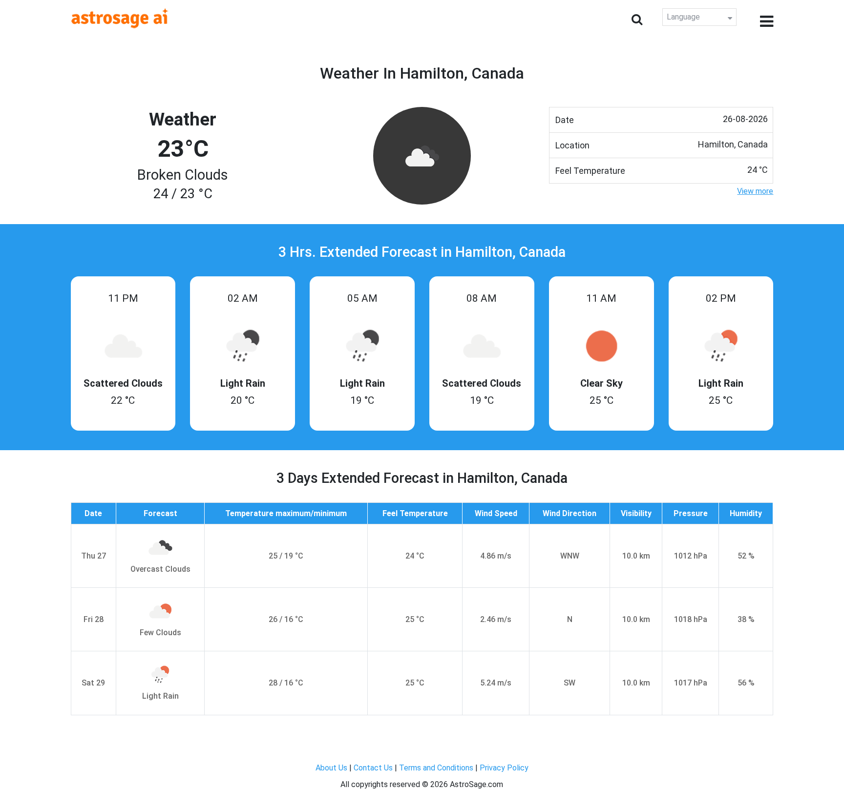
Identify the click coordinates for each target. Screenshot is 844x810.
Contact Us (373, 767)
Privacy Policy (504, 767)
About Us (331, 767)
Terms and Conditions (436, 767)
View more (755, 191)
